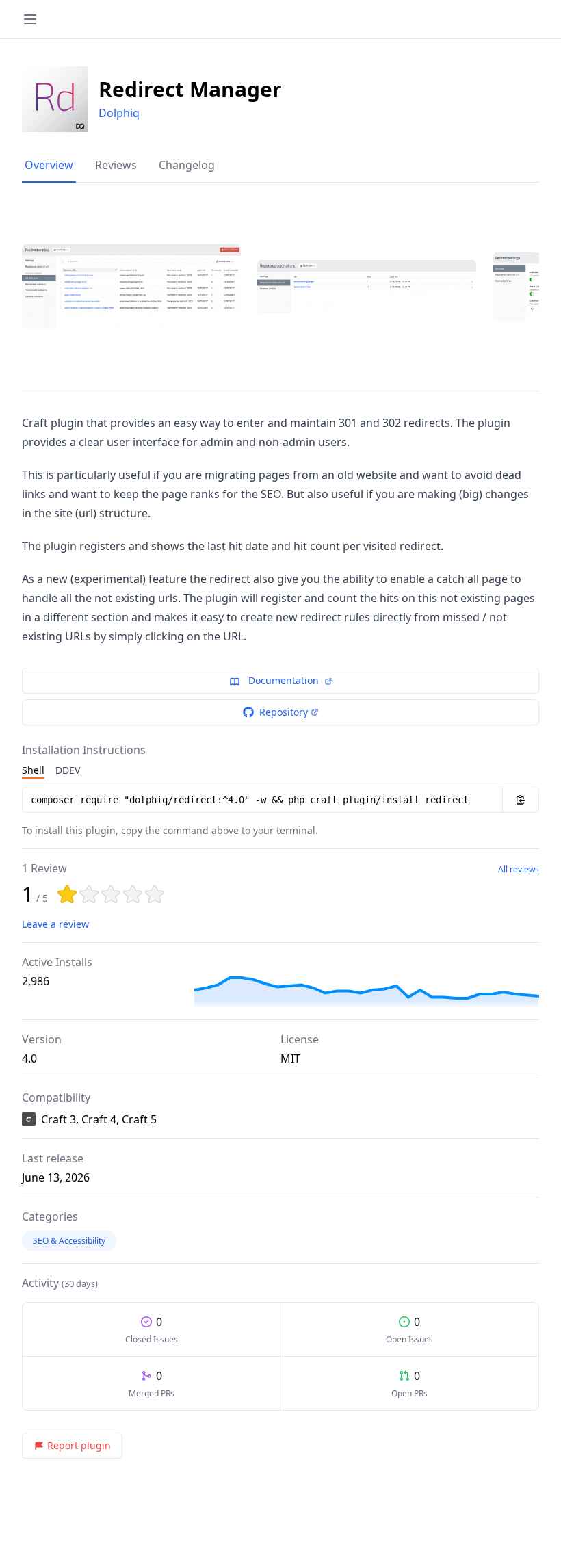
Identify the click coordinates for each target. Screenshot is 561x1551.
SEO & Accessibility (69, 1241)
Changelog (187, 164)
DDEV (67, 770)
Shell (33, 770)
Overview (49, 164)
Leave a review (55, 923)
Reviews (116, 164)
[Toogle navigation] (30, 19)
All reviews (518, 869)
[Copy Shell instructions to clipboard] (520, 800)
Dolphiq (119, 112)
